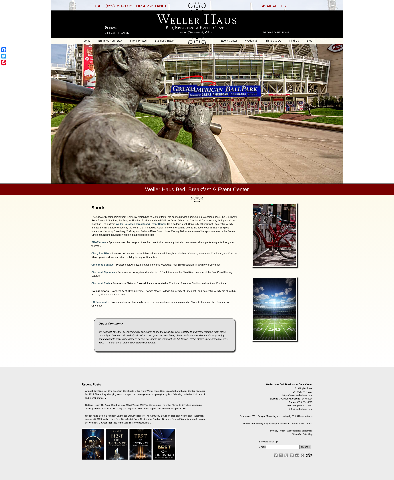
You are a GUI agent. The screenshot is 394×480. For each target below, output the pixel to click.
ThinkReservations (302, 416)
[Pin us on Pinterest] (292, 455)
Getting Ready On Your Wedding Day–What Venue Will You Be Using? (122, 405)
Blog (309, 40)
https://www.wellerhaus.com (297, 395)
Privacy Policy (277, 430)
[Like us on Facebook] (275, 455)
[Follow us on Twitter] (286, 455)
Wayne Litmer (279, 423)
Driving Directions (276, 32)
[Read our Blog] (302, 455)
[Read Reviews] (309, 455)
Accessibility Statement (299, 430)
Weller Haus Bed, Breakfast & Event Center (141, 224)
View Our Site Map (302, 434)
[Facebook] (4, 50)
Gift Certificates (117, 33)
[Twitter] (4, 56)
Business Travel (164, 40)
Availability (274, 6)
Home (113, 28)
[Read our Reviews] (281, 455)
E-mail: (262, 447)
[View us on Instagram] (297, 455)
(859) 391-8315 (119, 6)
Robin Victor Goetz (302, 423)
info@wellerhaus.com (300, 409)
